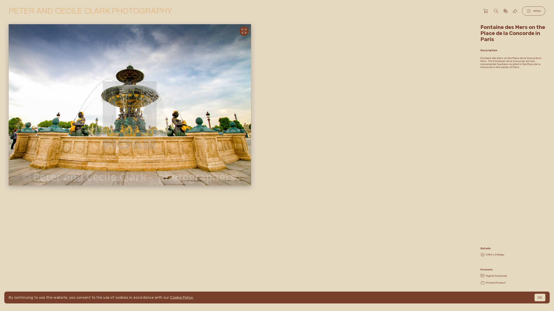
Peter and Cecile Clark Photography (90, 11)
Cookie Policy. (182, 297)
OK (540, 297)
